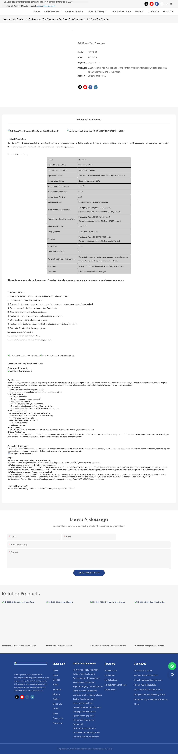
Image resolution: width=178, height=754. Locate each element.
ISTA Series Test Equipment (85, 669)
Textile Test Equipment (83, 699)
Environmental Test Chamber (42, 19)
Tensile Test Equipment (84, 682)
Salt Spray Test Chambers (71, 19)
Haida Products (18, 19)
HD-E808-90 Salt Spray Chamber (59, 645)
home (5, 19)
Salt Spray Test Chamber (97, 19)
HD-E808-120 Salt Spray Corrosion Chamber (108, 645)
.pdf (46, 131)
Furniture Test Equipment (85, 690)
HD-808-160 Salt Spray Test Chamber (149, 645)
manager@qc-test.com (45, 6)
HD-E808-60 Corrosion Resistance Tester (19, 645)
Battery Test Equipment (84, 674)
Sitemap (116, 749)
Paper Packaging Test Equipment (88, 686)
